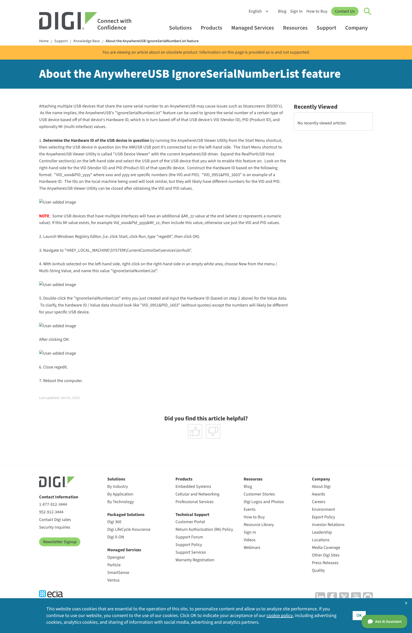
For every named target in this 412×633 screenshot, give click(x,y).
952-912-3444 (51, 512)
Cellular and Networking (197, 494)
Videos (250, 540)
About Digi (321, 487)
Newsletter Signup (60, 542)
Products (211, 28)
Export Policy (323, 517)
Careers (318, 502)
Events (250, 509)
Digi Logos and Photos (264, 502)
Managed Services (252, 28)
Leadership (322, 532)
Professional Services (194, 502)
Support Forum (189, 537)
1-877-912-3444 (53, 504)
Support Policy (188, 545)
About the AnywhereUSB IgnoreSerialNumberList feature (152, 41)
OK (359, 615)
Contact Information (58, 497)
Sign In (296, 11)
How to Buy (316, 11)
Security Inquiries (54, 527)
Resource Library (259, 525)
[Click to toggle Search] (367, 11)
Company (356, 28)
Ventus (113, 580)
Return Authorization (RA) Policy (204, 529)
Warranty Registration (194, 560)
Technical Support (192, 514)
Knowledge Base (86, 41)
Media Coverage (326, 548)
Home (44, 41)
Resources (295, 28)
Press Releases (325, 563)
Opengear (116, 557)
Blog (282, 11)
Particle (114, 565)
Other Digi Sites (326, 555)
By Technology (120, 502)
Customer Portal (190, 522)
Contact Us (345, 11)
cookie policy (280, 615)
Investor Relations (328, 525)
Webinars (252, 548)
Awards (318, 494)
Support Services (190, 552)
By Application (120, 494)
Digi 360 (114, 522)
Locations (321, 540)
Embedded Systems (193, 487)
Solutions (180, 28)
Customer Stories (259, 494)
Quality (318, 570)
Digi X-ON (115, 537)
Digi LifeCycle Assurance (128, 529)
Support (326, 28)
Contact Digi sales (55, 520)
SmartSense (118, 573)
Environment (323, 509)
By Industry (117, 487)
